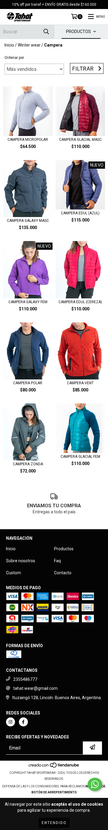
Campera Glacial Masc (80, 139)
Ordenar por (14, 58)
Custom (13, 572)
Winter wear (29, 45)
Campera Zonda (28, 464)
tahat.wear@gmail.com (35, 688)
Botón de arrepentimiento (54, 792)
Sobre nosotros (20, 560)
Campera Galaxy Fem (27, 302)
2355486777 (25, 679)
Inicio (9, 45)
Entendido (54, 823)
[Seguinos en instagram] (10, 721)
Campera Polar (27, 383)
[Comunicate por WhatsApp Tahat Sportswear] (95, 784)
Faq (57, 560)
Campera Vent (80, 383)
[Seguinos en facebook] (23, 721)
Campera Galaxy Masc (28, 221)
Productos (64, 548)
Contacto (62, 572)
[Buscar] (46, 31)
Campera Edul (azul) (80, 213)
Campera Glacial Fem (80, 456)
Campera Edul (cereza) (80, 302)
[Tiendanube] (54, 766)
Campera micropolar (28, 139)
